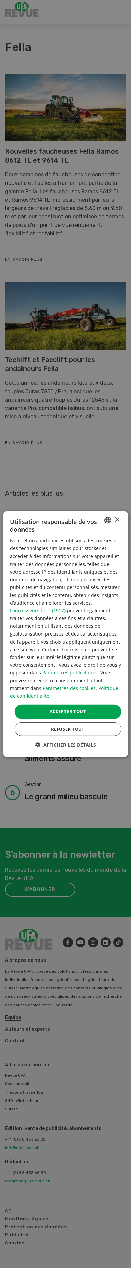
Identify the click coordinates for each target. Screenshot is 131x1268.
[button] (65, 745)
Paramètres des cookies (69, 688)
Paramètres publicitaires (70, 672)
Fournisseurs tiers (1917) (38, 610)
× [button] (116, 519)
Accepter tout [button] (68, 711)
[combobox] (107, 520)
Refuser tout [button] (68, 729)
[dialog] (65, 634)
